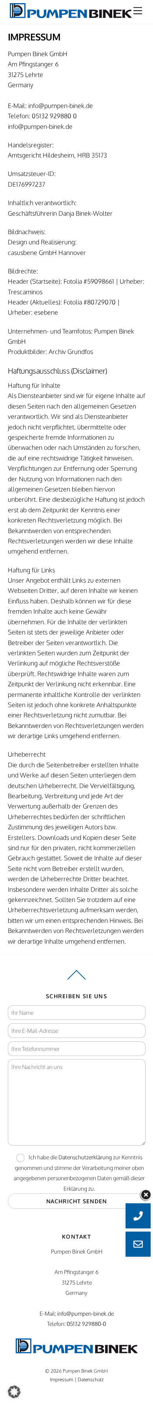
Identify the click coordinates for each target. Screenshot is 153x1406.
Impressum (61, 1379)
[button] (14, 1392)
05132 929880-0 (86, 1323)
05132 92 (44, 116)
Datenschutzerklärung (85, 1156)
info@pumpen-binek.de (60, 106)
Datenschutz (91, 1379)
